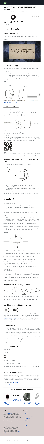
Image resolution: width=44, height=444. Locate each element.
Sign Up (33, 2)
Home (14, 1)
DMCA (26, 420)
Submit (27, 1)
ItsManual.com (10, 413)
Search (26, 415)
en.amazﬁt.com (15, 382)
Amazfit (8, 11)
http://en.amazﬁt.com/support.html (11, 318)
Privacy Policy (28, 422)
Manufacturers (21, 1)
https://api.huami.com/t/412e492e (11, 102)
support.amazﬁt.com (12, 384)
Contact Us (27, 418)
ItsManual (6, 437)
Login (37, 1)
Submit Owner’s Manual (30, 416)
